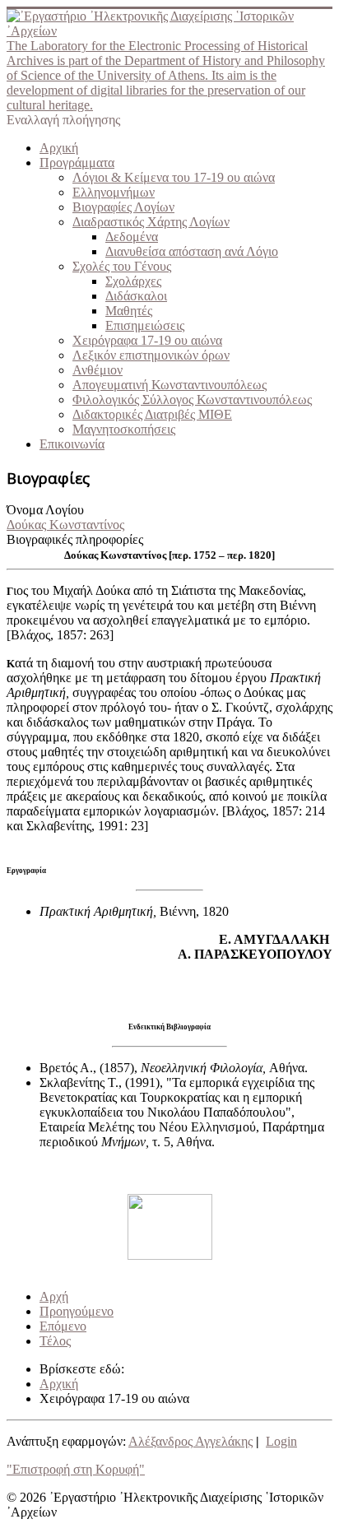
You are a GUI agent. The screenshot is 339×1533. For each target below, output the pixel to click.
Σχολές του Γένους (121, 266)
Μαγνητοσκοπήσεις (123, 429)
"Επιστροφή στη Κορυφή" (76, 1469)
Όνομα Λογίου (45, 510)
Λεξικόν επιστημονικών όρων (151, 355)
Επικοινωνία (71, 444)
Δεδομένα (131, 237)
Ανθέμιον (97, 370)
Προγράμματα (76, 163)
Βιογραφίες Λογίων (123, 207)
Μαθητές (128, 311)
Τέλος (55, 1341)
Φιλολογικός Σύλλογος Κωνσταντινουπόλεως (192, 399)
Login (281, 1441)
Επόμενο (62, 1326)
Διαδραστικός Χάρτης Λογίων (151, 222)
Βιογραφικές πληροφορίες (75, 539)
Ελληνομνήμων (113, 192)
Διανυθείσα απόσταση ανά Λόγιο (191, 251)
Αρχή (53, 1296)
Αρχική (58, 148)
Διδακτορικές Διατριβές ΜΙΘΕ (152, 414)
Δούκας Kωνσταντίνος (65, 525)
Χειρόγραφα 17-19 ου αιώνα (147, 340)
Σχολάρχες (133, 281)
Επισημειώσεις (144, 325)
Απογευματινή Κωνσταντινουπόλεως (169, 385)
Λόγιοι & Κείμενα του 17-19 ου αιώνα (173, 177)
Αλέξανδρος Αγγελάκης (190, 1441)
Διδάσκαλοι (136, 296)
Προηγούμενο (76, 1311)
